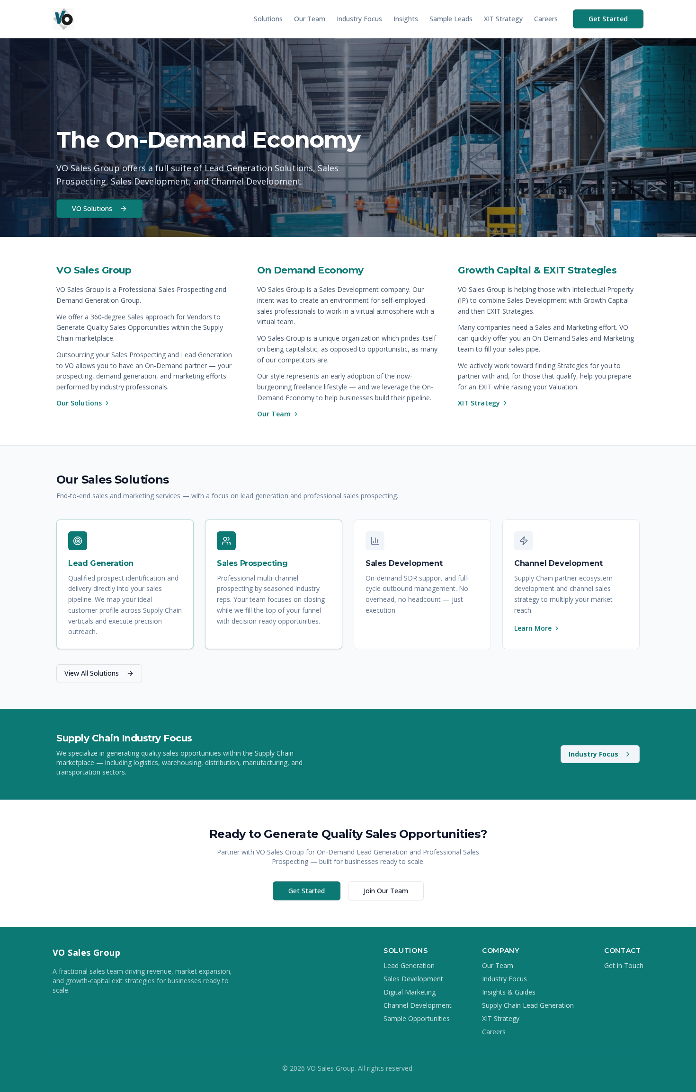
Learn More (533, 628)
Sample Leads (451, 18)
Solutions (268, 18)
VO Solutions (92, 208)
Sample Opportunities (417, 1018)
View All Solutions (91, 673)
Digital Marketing (410, 991)
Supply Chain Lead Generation (528, 1005)
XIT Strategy (503, 18)
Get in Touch (623, 965)
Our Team (309, 18)
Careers (546, 18)
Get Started (608, 18)
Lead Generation (409, 965)
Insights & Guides (508, 991)
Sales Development (413, 978)
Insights (405, 18)
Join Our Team (386, 890)
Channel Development (418, 1005)
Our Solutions (79, 402)
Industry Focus (359, 18)
